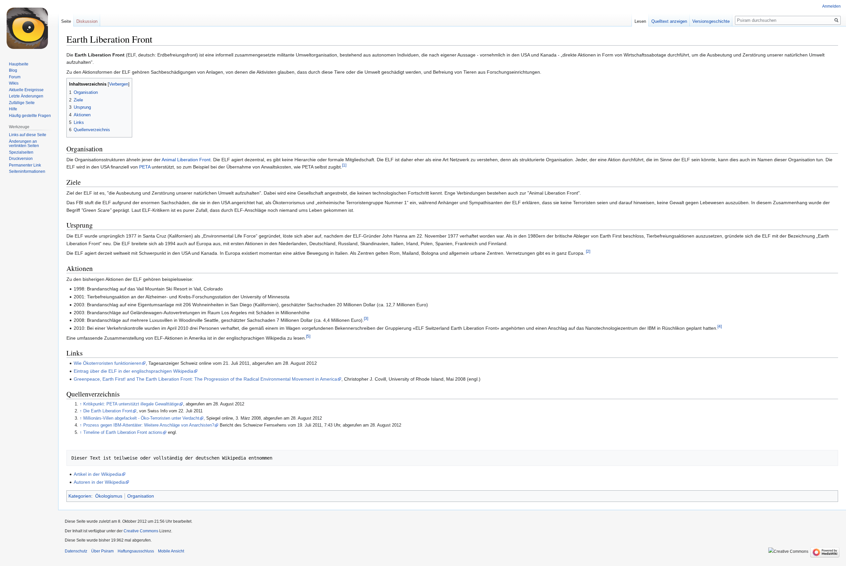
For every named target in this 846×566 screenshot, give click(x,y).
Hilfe (13, 109)
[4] (719, 326)
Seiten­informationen (27, 171)
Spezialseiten (21, 152)
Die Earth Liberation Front (107, 411)
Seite (66, 21)
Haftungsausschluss (136, 551)
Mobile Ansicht (171, 551)
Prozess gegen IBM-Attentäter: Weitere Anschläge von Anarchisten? (148, 425)
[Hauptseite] (29, 26)
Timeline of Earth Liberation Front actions (122, 432)
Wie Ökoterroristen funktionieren (107, 363)
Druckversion (21, 158)
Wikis (14, 83)
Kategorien (79, 496)
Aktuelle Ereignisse (26, 90)
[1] (344, 165)
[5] (308, 336)
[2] (588, 251)
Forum (14, 77)
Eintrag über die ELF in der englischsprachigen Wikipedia (133, 371)
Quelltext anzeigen (669, 21)
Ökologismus (108, 496)
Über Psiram (102, 551)
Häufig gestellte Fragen (30, 115)
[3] (366, 319)
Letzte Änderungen (26, 96)
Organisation (140, 496)
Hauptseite (18, 64)
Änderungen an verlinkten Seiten (24, 143)
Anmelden (831, 6)
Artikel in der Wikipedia (97, 474)
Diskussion (86, 21)
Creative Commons (141, 531)
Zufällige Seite (22, 102)
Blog (13, 70)
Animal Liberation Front (186, 159)
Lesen (640, 21)
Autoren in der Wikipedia (99, 482)
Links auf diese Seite (27, 134)
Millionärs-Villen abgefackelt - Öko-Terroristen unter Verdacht (141, 418)
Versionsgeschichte (711, 21)
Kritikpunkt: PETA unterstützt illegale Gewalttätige (131, 404)
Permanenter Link (25, 165)
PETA (144, 167)
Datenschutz (76, 551)
